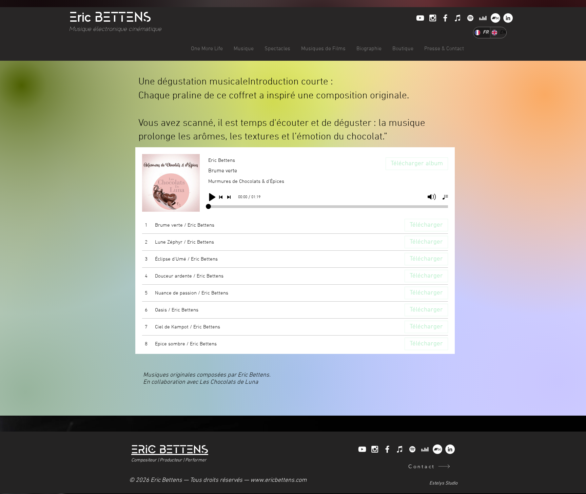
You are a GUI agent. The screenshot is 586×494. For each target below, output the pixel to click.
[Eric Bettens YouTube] (420, 18)
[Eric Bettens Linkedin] (508, 18)
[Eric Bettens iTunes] (458, 18)
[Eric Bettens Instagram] (432, 18)
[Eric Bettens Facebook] (445, 18)
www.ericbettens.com (278, 480)
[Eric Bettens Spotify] (470, 18)
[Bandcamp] (495, 18)
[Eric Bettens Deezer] (483, 18)
